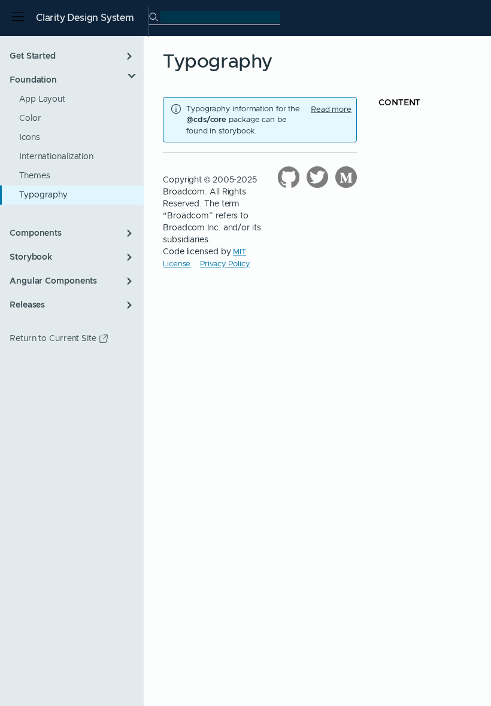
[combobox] (220, 17)
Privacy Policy (225, 263)
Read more (331, 110)
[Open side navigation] (18, 18)
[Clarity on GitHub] (288, 177)
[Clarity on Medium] (346, 177)
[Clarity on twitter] (317, 177)
